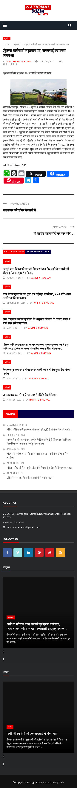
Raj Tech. (59, 782)
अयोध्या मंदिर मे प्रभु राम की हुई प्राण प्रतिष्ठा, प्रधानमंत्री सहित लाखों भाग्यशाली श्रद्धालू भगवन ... (37, 626)
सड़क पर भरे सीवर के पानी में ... (21, 210)
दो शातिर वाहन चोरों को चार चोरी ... (54, 233)
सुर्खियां (6, 38)
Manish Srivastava (19, 61)
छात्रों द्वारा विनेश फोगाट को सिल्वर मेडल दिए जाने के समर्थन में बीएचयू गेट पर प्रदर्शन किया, (36, 271)
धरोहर (10, 727)
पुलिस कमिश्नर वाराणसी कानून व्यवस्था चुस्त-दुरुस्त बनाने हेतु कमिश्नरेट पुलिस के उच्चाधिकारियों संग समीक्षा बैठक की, (35, 346)
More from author (38, 251)
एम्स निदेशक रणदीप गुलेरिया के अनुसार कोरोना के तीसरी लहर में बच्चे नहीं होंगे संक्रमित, (36, 321)
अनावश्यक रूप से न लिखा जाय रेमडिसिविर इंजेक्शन (30, 395)
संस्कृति (10, 617)
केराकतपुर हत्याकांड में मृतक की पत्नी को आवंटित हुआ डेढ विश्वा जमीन (36, 371)
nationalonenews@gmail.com (22, 527)
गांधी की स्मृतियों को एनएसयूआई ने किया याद (32, 733)
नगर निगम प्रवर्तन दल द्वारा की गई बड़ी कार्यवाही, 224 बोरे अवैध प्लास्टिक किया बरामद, (37, 296)
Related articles (14, 251)
